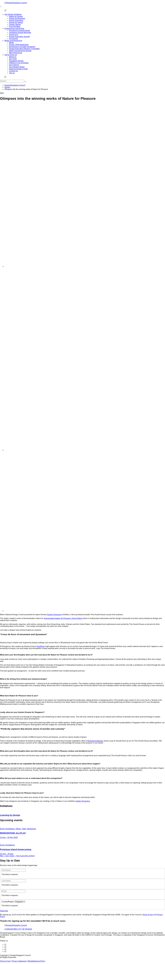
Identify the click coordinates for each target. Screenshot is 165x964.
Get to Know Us (10, 55)
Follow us (4, 941)
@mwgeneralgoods (95, 741)
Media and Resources (13, 41)
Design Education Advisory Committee (24, 49)
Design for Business (17, 18)
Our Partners (14, 65)
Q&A (2, 93)
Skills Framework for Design (20, 51)
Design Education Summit (19, 37)
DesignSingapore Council (14, 85)
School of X (13, 35)
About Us (12, 57)
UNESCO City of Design (19, 63)
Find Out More (14, 26)
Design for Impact (16, 22)
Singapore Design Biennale (20, 33)
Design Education (16, 20)
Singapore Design (16, 61)
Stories (7, 87)
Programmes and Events (14, 28)
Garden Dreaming (54, 615)
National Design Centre (18, 69)
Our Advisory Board (16, 67)
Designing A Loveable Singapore (22, 47)
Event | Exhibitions (7, 845)
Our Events (13, 39)
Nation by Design (16, 16)
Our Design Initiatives (13, 14)
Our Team (13, 59)
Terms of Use (147, 915)
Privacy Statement (19, 961)
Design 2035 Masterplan (19, 45)
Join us (12, 73)
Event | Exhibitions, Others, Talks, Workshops (18, 829)
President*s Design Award (19, 30)
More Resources (15, 53)
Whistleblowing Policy (36, 961)
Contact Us (13, 71)
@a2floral (41, 646)
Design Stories (15, 24)
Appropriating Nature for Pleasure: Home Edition (63, 618)
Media (11, 43)
